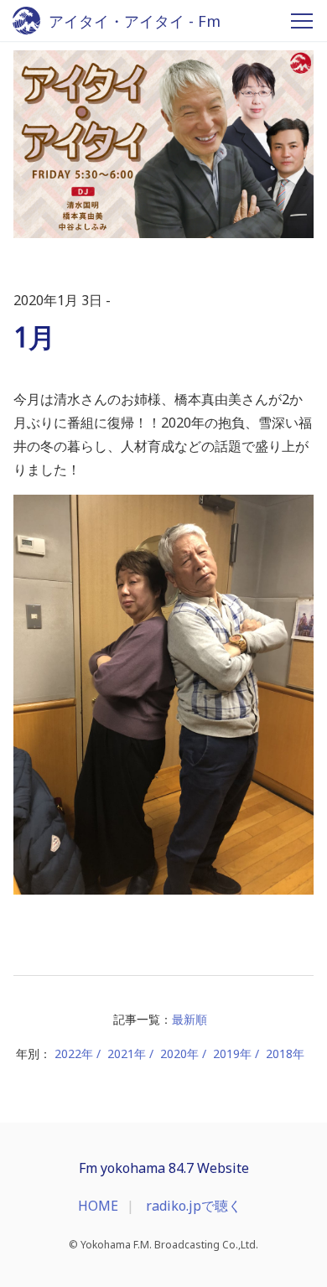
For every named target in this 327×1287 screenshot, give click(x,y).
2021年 (126, 1053)
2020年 (179, 1053)
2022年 (73, 1053)
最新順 (189, 1019)
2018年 (285, 1053)
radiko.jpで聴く (193, 1205)
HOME (98, 1205)
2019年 (232, 1053)
